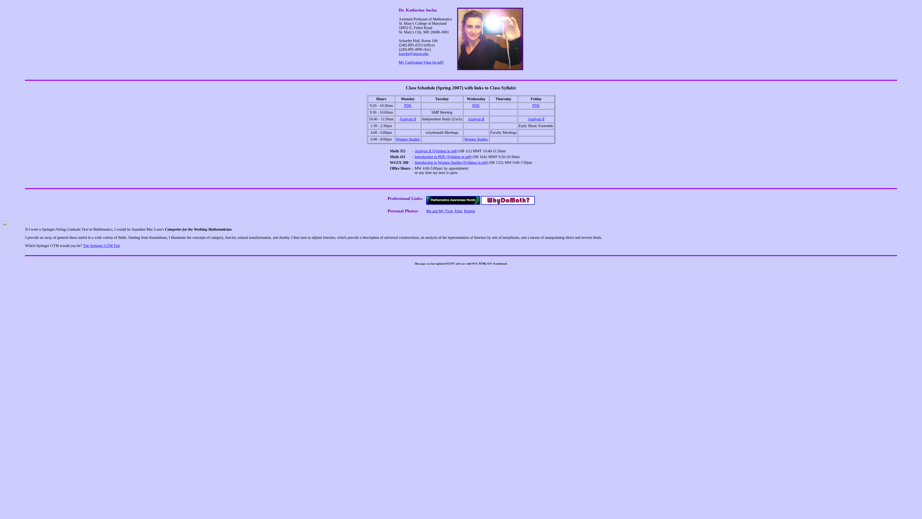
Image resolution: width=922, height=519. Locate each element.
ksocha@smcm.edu (413, 54)
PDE (408, 106)
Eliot (458, 211)
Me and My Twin (439, 211)
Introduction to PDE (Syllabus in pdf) (443, 157)
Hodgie (469, 211)
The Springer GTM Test (101, 246)
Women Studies (408, 139)
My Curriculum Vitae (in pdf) (421, 62)
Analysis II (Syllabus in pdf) (436, 151)
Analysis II (408, 119)
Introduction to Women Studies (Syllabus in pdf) (451, 163)
